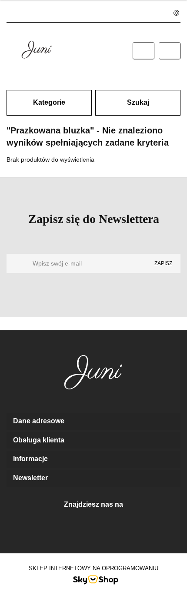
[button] (93, 421)
